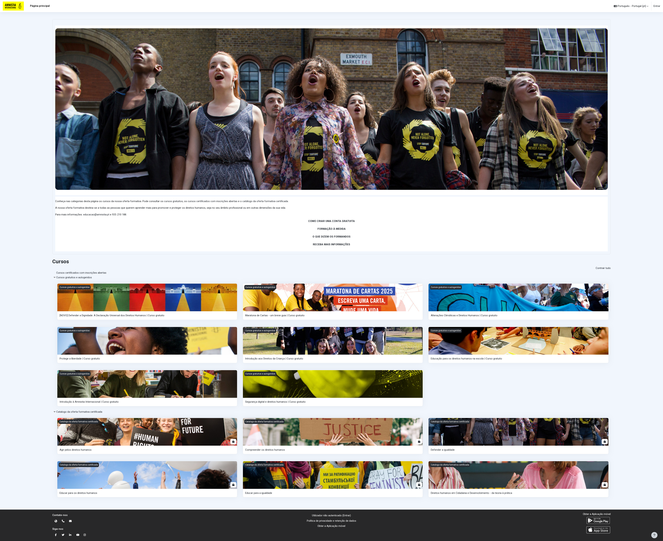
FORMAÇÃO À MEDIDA (332, 228)
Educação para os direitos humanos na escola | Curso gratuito (466, 358)
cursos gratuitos (173, 201)
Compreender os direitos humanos (265, 449)
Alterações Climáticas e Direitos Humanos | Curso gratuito (464, 315)
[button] (631, 6)
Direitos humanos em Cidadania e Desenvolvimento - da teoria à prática (471, 493)
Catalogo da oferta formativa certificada (79, 411)
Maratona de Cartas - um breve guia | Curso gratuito (275, 315)
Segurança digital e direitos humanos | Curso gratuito (275, 401)
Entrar (657, 6)
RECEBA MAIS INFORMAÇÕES (331, 244)
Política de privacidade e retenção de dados (331, 520)
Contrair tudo (603, 268)
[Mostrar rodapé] (654, 535)
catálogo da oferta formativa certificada (265, 201)
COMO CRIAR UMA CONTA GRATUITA (331, 221)
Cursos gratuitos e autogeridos (74, 277)
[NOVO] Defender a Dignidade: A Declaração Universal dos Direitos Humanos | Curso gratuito (112, 315)
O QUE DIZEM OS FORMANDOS (331, 236)
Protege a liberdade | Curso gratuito (80, 358)
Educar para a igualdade (258, 493)
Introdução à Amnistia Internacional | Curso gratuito (89, 401)
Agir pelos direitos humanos (76, 449)
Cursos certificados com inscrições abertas (81, 272)
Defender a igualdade (443, 449)
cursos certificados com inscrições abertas (212, 201)
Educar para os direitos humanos (78, 493)
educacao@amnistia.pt (96, 214)
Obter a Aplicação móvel (331, 526)
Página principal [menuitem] (40, 5)
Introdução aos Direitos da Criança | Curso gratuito (274, 358)
